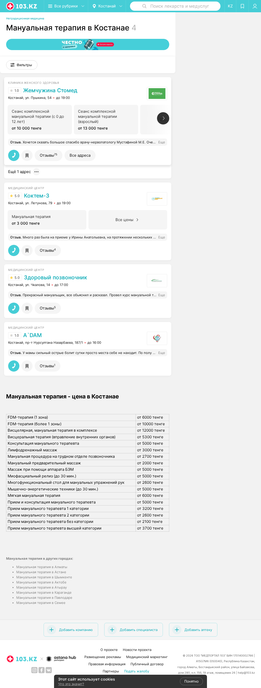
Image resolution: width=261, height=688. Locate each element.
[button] (21, 65)
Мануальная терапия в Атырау (41, 587)
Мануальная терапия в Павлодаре (44, 597)
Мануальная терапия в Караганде (44, 592)
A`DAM (32, 335)
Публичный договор (147, 664)
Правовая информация (106, 664)
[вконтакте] (49, 670)
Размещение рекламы (102, 657)
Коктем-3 (36, 196)
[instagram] (34, 670)
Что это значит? (71, 684)
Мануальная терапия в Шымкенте (44, 577)
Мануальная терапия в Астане (41, 572)
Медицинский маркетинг (147, 657)
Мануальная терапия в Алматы (41, 567)
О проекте (109, 650)
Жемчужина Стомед (50, 90)
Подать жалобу (136, 671)
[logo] (22, 6)
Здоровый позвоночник (55, 277)
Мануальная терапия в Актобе (41, 582)
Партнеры (111, 671)
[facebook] (41, 670)
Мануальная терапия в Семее (41, 603)
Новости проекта (137, 650)
